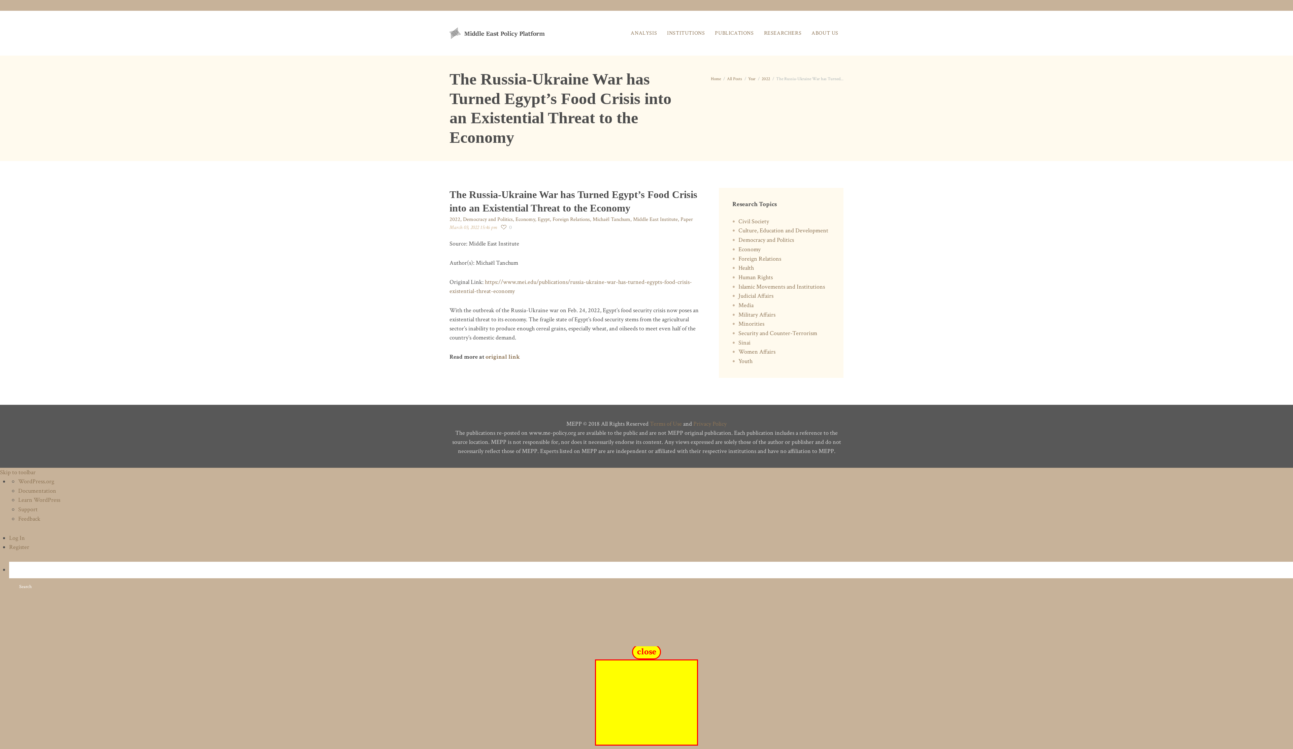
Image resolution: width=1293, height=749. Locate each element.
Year (752, 79)
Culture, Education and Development (783, 230)
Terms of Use (666, 424)
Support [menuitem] (28, 509)
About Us (824, 33)
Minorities (751, 324)
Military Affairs (756, 315)
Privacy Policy (710, 424)
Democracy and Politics (488, 219)
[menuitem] (651, 578)
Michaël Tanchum (611, 219)
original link (503, 357)
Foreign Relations (571, 219)
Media (746, 305)
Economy (525, 219)
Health (746, 268)
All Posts (734, 79)
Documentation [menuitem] (37, 491)
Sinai (744, 343)
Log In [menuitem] (17, 538)
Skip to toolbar (18, 472)
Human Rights (755, 277)
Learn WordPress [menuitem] (39, 500)
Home (716, 79)
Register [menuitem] (19, 547)
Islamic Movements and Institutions (781, 287)
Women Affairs (756, 352)
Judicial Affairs (755, 296)
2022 (766, 79)
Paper (687, 219)
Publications (734, 33)
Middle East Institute (655, 219)
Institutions (686, 33)
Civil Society (753, 221)
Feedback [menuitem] (29, 519)
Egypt (544, 219)
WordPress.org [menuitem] (36, 481)
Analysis (644, 33)
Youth (745, 361)
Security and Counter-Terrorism (777, 333)
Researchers (783, 33)
